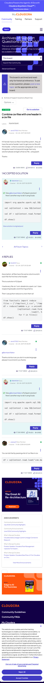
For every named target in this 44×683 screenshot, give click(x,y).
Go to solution (33, 109)
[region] (22, 653)
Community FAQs (11, 616)
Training (18, 19)
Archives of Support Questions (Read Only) (18, 98)
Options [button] (7, 102)
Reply (36, 163)
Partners (28, 19)
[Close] (40, 626)
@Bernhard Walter (15, 193)
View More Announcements (22, 563)
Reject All (22, 672)
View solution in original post (13, 226)
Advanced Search (8, 69)
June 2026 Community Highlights (15, 531)
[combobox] (22, 62)
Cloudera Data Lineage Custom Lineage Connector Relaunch (21, 539)
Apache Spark (14, 123)
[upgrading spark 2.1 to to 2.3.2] (41, 246)
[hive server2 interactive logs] (2, 247)
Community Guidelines (14, 612)
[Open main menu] (41, 29)
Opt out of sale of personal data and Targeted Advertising (22, 665)
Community (7, 19)
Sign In (6, 29)
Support (38, 19)
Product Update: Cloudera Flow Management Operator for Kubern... (19, 548)
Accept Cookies (22, 678)
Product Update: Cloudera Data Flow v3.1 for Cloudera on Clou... (22, 556)
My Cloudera (8, 622)
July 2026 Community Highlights (14, 525)
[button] (40, 137)
